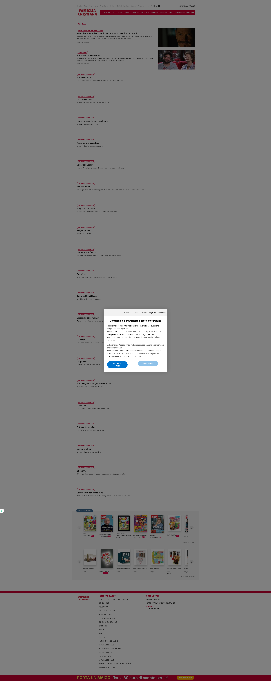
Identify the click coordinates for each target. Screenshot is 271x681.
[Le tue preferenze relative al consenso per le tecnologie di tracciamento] (2, 511)
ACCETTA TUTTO (117, 364)
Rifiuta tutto (148, 363)
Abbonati (162, 312)
